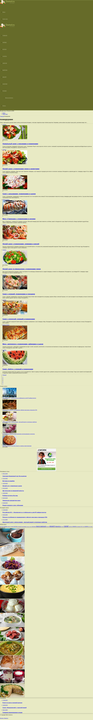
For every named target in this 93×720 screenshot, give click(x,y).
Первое (5, 42)
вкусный (1, 526)
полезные (34, 526)
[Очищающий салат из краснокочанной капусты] (12, 570)
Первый (4, 375)
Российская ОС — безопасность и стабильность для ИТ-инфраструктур (19, 398)
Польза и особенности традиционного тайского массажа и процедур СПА (20, 410)
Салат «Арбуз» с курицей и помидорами (18, 369)
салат (66, 526)
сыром (86, 526)
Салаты (5, 56)
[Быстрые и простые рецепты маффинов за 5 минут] (12, 541)
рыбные (62, 526)
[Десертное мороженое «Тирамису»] (12, 584)
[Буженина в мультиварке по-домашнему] (12, 668)
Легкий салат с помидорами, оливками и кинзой (21, 244)
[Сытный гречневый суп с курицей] (12, 654)
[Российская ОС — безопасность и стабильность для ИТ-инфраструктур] (9, 396)
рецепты (58, 526)
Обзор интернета (9, 97)
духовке (11, 526)
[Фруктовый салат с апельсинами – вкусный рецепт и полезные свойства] (9, 420)
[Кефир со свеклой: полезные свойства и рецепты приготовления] (12, 682)
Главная (2, 116)
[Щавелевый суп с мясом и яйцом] (12, 626)
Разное (5, 90)
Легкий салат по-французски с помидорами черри (22, 269)
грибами (5, 526)
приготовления (41, 526)
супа (83, 526)
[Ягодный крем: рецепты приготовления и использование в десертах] (9, 432)
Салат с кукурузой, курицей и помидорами (19, 319)
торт (89, 526)
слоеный (78, 526)
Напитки (5, 84)
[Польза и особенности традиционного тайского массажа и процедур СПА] (9, 408)
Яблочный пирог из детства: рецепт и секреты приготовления (17, 445)
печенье (28, 526)
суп (81, 526)
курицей (19, 526)
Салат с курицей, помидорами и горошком (19, 294)
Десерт (4, 77)
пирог (30, 526)
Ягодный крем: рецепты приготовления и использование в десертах (19, 433)
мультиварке (23, 526)
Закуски (5, 63)
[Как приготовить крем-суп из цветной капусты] (12, 598)
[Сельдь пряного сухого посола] (12, 556)
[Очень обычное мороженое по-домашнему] (12, 612)
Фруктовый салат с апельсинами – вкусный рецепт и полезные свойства (20, 422)
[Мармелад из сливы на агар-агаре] (12, 640)
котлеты (16, 526)
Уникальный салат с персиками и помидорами (20, 144)
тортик (91, 526)
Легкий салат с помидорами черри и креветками (21, 169)
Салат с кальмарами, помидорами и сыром (19, 194)
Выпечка (5, 70)
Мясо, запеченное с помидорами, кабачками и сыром (23, 344)
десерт (8, 526)
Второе (4, 49)
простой (47, 526)
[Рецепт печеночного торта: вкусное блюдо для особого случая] (12, 697)
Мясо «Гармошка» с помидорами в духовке (19, 219)
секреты (74, 526)
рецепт (52, 526)
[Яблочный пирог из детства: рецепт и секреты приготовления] (9, 444)
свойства (70, 526)
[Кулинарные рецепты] (7, 4)
